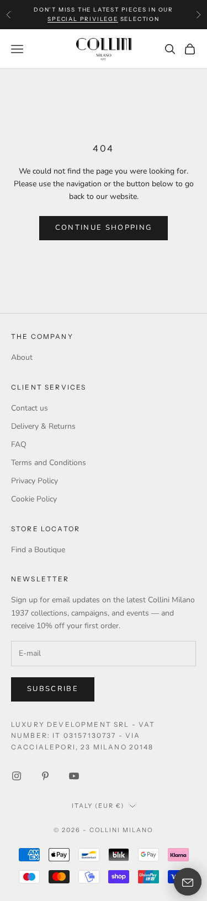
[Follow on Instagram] (16, 775)
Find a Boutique (38, 549)
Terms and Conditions (48, 462)
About (22, 357)
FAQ (18, 444)
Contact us (29, 408)
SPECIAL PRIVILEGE (82, 19)
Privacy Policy (34, 481)
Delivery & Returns (43, 426)
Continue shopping (103, 228)
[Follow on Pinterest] (45, 775)
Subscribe (52, 689)
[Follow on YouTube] (73, 775)
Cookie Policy (34, 499)
